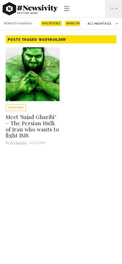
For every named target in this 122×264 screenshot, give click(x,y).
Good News (16, 107)
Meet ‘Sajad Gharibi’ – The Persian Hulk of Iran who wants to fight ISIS (32, 126)
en (112, 8)
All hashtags (99, 23)
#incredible (51, 23)
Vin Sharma (18, 142)
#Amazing (73, 23)
